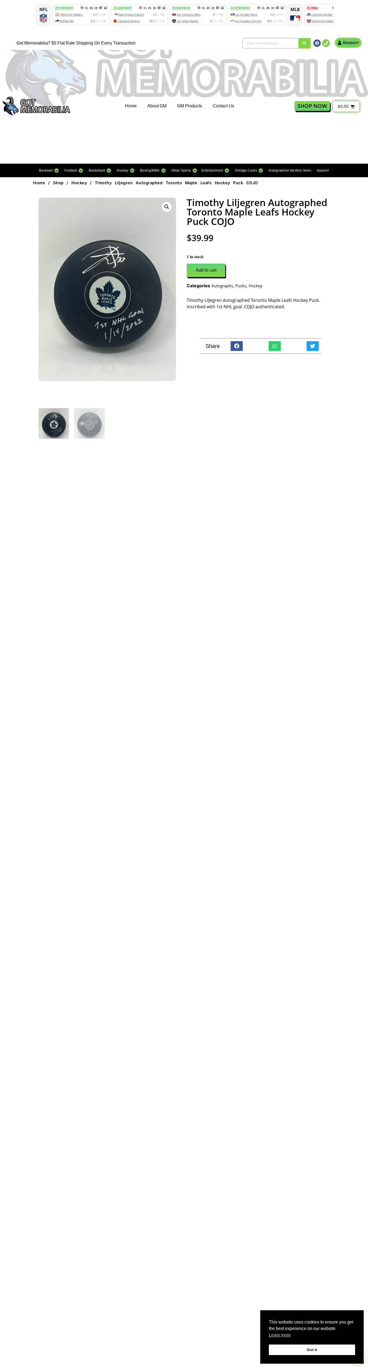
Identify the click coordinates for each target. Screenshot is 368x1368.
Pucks (240, 285)
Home (131, 106)
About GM (156, 106)
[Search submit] (304, 43)
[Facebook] (317, 43)
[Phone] (326, 43)
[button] (49, 170)
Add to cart (206, 270)
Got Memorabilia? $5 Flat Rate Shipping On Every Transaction (76, 43)
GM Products (189, 106)
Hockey (79, 182)
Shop (58, 182)
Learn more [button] (280, 1335)
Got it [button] (312, 1350)
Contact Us (223, 106)
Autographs (222, 285)
